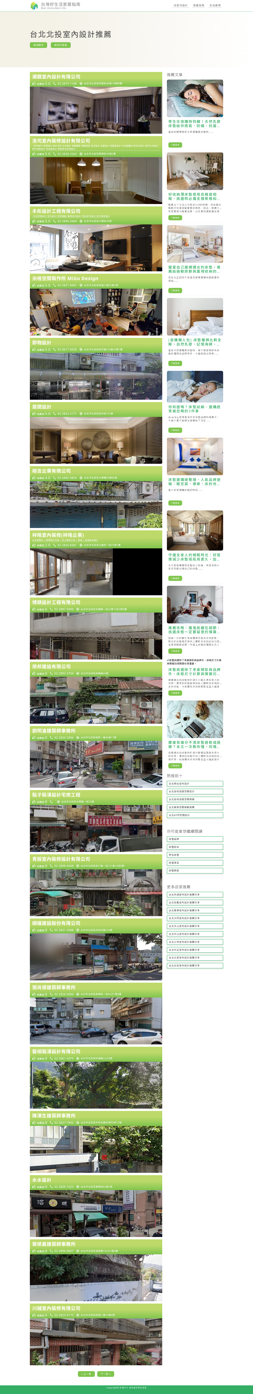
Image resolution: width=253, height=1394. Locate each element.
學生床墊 (174, 854)
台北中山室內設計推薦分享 (184, 934)
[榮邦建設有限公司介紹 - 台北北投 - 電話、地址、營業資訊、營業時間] (96, 669)
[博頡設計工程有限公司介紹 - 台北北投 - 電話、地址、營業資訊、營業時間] (96, 605)
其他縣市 (38, 45)
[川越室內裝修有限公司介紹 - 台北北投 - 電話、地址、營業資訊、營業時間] (96, 1311)
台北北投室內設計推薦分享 (184, 965)
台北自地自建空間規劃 (182, 799)
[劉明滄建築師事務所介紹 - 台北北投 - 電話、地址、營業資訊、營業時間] (96, 733)
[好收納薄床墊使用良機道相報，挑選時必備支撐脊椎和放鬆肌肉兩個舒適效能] (195, 187)
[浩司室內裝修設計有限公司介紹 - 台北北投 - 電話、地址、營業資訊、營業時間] (96, 146)
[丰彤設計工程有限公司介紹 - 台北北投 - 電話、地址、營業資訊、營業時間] (96, 215)
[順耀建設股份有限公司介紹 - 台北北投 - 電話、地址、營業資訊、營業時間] (96, 925)
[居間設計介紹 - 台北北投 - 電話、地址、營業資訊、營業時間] (96, 409)
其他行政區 (60, 45)
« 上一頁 (86, 1374)
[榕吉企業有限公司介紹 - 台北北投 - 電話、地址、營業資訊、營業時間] (96, 473)
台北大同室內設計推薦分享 (184, 918)
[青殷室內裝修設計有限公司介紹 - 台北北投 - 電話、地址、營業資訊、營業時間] (96, 861)
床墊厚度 (174, 870)
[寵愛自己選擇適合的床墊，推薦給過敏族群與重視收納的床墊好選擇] (195, 260)
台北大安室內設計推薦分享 (184, 957)
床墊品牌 (174, 839)
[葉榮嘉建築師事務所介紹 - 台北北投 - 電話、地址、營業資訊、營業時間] (96, 1246)
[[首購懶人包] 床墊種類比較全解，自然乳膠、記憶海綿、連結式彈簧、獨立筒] (195, 333)
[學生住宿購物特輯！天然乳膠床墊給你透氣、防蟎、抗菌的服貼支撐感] (195, 115)
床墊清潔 (174, 862)
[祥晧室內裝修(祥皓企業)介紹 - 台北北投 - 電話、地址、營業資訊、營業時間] (96, 539)
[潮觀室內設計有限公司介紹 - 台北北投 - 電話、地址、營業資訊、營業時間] (96, 79)
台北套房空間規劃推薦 (182, 807)
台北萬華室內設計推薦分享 (184, 910)
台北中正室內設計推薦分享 (184, 949)
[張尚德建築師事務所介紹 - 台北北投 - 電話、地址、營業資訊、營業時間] (96, 990)
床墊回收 (174, 847)
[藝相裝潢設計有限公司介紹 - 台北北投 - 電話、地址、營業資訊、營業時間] (96, 1054)
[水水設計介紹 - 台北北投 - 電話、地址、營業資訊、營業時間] (96, 1182)
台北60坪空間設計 (179, 815)
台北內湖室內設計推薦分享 (184, 894)
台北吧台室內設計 (179, 783)
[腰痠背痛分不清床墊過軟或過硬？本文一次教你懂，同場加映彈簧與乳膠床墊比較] (195, 736)
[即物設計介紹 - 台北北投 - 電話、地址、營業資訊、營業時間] (96, 345)
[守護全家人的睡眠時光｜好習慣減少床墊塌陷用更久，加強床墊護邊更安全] (195, 546)
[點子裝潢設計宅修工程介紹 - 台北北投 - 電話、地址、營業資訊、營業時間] (96, 797)
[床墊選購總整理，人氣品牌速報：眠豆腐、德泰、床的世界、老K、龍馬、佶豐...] (195, 473)
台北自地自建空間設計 (182, 791)
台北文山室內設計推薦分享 (184, 926)
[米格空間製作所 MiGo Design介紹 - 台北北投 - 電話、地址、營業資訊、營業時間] (96, 281)
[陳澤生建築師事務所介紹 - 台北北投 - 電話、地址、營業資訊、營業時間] (96, 1118)
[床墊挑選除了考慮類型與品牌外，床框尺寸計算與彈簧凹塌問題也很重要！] (195, 678)
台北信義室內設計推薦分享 (184, 902)
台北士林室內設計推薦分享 (184, 942)
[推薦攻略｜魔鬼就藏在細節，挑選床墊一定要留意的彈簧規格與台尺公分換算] (195, 621)
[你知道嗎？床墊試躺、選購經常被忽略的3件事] (195, 403)
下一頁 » (106, 1374)
